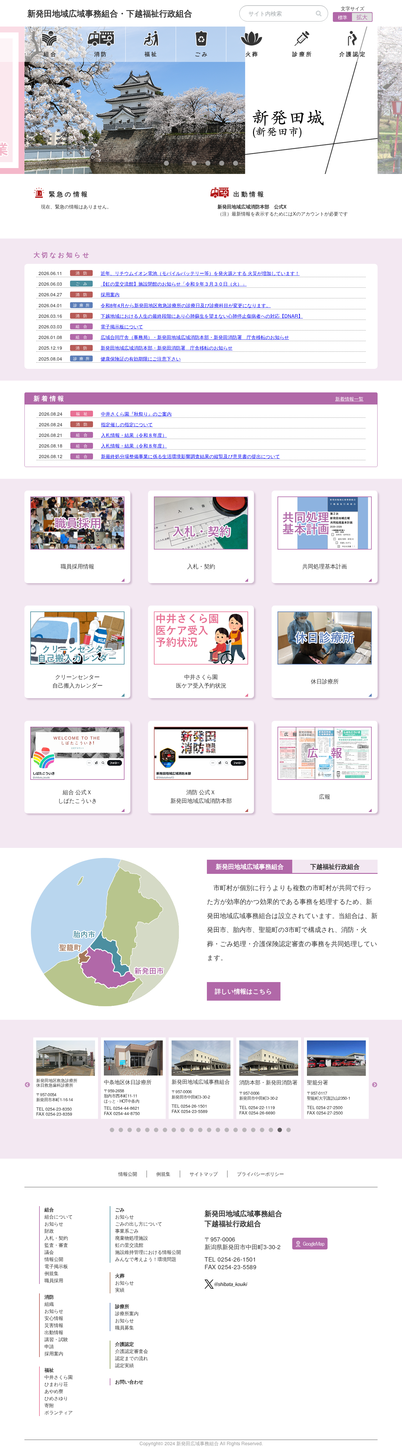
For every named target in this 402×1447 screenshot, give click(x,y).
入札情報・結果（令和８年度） (134, 435)
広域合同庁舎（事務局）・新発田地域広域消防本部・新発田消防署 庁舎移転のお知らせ (195, 337)
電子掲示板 (56, 1266)
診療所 (122, 1306)
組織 (49, 1303)
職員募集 (124, 1327)
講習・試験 (56, 1339)
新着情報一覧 (349, 398)
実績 (119, 1289)
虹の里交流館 (129, 1245)
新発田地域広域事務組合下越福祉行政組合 (109, 13)
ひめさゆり (56, 1398)
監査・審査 (56, 1245)
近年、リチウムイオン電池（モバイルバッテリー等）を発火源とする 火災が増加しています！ (200, 273)
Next (375, 1085)
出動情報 (53, 1332)
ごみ (119, 1209)
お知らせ (53, 1223)
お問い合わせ (129, 1381)
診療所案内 (127, 1313)
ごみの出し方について (138, 1223)
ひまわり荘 (56, 1384)
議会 (49, 1252)
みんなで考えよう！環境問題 (145, 1259)
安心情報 (53, 1318)
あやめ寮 (53, 1391)
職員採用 (53, 1280)
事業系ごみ (127, 1230)
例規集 (163, 1173)
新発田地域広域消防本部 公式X (252, 206)
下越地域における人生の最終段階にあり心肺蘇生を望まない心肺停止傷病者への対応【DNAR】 (202, 316)
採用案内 (110, 294)
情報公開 (127, 1173)
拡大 (362, 17)
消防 (49, 1296)
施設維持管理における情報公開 (148, 1252)
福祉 (49, 1370)
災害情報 (53, 1325)
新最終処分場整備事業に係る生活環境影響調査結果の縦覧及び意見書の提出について (190, 456)
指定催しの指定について (127, 424)
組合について (58, 1216)
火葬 (119, 1275)
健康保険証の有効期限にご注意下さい (141, 358)
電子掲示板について (122, 326)
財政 (49, 1230)
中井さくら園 (58, 1377)
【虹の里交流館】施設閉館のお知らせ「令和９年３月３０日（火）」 (174, 283)
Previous (27, 1085)
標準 (342, 17)
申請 (49, 1346)
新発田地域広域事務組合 (250, 866)
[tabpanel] (201, 100)
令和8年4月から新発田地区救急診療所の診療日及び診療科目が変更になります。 (186, 305)
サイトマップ (204, 1173)
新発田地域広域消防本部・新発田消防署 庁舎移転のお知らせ (166, 347)
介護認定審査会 (131, 1351)
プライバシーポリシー (260, 1173)
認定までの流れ (131, 1358)
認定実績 (124, 1365)
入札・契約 (56, 1237)
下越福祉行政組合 (335, 866)
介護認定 (124, 1344)
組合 (49, 1209)
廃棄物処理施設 (131, 1237)
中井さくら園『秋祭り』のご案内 (136, 413)
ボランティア (58, 1412)
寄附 (49, 1405)
